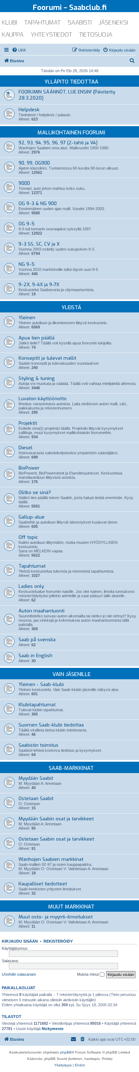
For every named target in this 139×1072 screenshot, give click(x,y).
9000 (24, 183)
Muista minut (88, 974)
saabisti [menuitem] (80, 22)
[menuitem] (19, 50)
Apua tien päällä (37, 338)
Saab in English (35, 656)
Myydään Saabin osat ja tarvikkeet (56, 819)
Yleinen (27, 318)
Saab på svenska (37, 640)
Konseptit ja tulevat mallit (47, 358)
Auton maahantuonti (42, 611)
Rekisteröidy (58, 941)
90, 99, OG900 (34, 163)
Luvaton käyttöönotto (43, 399)
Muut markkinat (71, 906)
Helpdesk (29, 110)
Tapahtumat (32, 566)
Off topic (28, 537)
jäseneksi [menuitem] (113, 22)
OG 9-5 (27, 224)
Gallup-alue (32, 517)
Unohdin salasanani (19, 974)
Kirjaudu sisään (20, 941)
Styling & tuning (37, 378)
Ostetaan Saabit (36, 798)
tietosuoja (95, 35)
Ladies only (31, 586)
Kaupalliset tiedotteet (43, 884)
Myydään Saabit (36, 778)
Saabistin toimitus (38, 745)
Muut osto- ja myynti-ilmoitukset (56, 917)
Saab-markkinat (71, 768)
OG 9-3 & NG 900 (38, 203)
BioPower (29, 468)
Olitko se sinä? (35, 492)
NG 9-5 (27, 264)
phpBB (66, 1052)
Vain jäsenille (71, 674)
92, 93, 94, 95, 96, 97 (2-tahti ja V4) (58, 143)
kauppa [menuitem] (13, 35)
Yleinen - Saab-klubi (41, 684)
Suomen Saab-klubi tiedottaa (51, 725)
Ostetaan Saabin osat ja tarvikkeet (56, 839)
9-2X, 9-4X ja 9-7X (39, 285)
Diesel (25, 448)
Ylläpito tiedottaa (71, 81)
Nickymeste (52, 1029)
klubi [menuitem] (9, 22)
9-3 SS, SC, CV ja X (39, 244)
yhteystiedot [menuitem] (51, 35)
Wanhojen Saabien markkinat (51, 859)
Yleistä (71, 307)
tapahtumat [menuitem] (42, 22)
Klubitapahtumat (37, 705)
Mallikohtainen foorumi (71, 132)
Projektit (28, 423)
